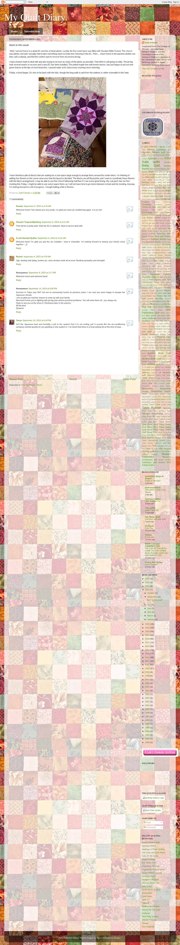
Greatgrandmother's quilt (161, 252)
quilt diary (151, 348)
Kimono (167, 288)
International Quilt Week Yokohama (156, 266)
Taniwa (148, 535)
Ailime (99, 938)
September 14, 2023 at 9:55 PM (43, 289)
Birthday (145, 182)
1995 (147, 724)
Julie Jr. (145, 279)
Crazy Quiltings (149, 859)
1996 (147, 720)
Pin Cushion (151, 340)
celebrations (156, 199)
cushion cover (160, 218)
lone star (167, 293)
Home (14, 31)
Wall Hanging (165, 449)
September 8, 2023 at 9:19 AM (37, 257)
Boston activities (159, 191)
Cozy (161, 212)
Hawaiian (168, 255)
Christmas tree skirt (151, 207)
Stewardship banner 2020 (151, 402)
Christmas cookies (163, 204)
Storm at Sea (166, 402)
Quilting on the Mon (150, 906)
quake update (154, 345)
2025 (147, 582)
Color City (149, 528)
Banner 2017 (166, 169)
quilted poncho (160, 350)
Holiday (168, 258)
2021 (147, 628)
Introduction (32, 31)
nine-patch (161, 316)
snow (144, 381)
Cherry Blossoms (163, 202)
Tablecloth (167, 408)
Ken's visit (153, 287)
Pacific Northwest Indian (154, 334)
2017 (147, 642)
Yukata (145, 465)
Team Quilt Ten (149, 411)
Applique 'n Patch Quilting (153, 849)
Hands (160, 255)
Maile (154, 296)
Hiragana (160, 258)
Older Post (129, 379)
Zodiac (152, 465)
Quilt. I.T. (146, 900)
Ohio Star (155, 321)
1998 (147, 713)
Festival (151, 236)
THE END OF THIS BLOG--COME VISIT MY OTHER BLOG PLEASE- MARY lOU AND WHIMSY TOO (156, 551)
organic (157, 326)
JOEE (165, 277)
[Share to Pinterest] (58, 193)
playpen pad (167, 342)
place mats (145, 342)
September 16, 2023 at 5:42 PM (37, 320)
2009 (147, 672)
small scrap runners (163, 378)
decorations (167, 220)
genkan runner (163, 247)
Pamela (19, 206)
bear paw (158, 172)
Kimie (160, 288)
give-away (156, 250)
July (149, 605)
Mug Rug (146, 307)
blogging (145, 188)
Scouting (146, 370)
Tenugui (146, 413)
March (150, 616)
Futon (155, 247)
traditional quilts (160, 443)
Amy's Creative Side (151, 842)
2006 (147, 683)
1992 (147, 735)
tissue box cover (153, 416)
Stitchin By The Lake (151, 910)
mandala (150, 298)
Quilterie (145, 903)
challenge (166, 199)
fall (169, 228)
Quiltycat (149, 526)
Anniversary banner (163, 155)
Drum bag (152, 226)
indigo (158, 263)
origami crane (166, 326)
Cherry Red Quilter (154, 562)
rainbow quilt (153, 364)
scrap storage (166, 370)
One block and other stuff (155, 519)
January (151, 619)
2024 (147, 586)
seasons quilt (156, 372)
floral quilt (159, 236)
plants (160, 342)
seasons (145, 372)
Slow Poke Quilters (150, 916)
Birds (150, 180)
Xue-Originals (148, 927)
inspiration (167, 263)
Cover (155, 212)
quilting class (166, 359)
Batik (151, 171)
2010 (147, 668)
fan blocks (164, 231)
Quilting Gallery (147, 361)
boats (150, 191)
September (152, 597)
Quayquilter (147, 893)
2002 (147, 698)
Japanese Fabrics (160, 274)
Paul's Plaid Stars (149, 337)
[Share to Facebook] (55, 193)
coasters (145, 210)
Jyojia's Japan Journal (152, 873)
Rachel (19, 257)
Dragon (145, 226)
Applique (152, 158)
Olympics (151, 326)
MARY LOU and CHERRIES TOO (152, 545)
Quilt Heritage (161, 348)
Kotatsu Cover (148, 291)
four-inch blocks (153, 242)
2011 (147, 665)
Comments (150, 827)
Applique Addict (152, 499)
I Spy (154, 260)
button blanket (147, 193)
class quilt (166, 207)
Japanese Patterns (150, 277)
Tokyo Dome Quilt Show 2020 (159, 438)
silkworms (151, 375)
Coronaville (147, 212)
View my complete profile (153, 69)
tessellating (157, 413)
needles (144, 310)
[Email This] (47, 193)
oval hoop (167, 329)
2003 (147, 694)
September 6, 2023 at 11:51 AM (52, 238)
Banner (145, 168)
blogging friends (155, 188)
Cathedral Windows (150, 196)
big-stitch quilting (161, 177)
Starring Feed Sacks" (161, 386)
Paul (169, 334)
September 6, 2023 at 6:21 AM (55, 222)
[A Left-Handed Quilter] (160, 756)
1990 (147, 739)
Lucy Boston (147, 296)
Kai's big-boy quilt (157, 280)
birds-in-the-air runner (162, 180)
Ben (164, 172)
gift (170, 247)
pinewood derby (163, 340)
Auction (167, 162)
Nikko (162, 313)
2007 (147, 680)
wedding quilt (148, 451)
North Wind (166, 318)
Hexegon (153, 258)
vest (143, 449)
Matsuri (151, 301)
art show (161, 158)
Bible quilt (149, 177)
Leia (143, 293)
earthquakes (162, 228)
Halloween (152, 255)
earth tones (152, 228)
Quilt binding (163, 345)
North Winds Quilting (151, 890)
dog (146, 223)
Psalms (145, 345)
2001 (147, 702)
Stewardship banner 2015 (151, 397)
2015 (147, 650)
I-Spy (161, 260)
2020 (147, 631)
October (151, 593)
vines (148, 449)
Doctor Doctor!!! (151, 564)
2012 (147, 661)
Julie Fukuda (25, 193)
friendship (145, 244)
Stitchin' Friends (149, 920)
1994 (147, 728)
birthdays (153, 182)
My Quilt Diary (35, 16)
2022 (143, 150)
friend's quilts (166, 242)
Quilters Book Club (151, 358)
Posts (148, 822)
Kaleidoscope (147, 282)
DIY (143, 223)
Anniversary (151, 155)
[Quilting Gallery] (153, 798)
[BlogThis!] (50, 193)
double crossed (165, 223)
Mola (152, 304)
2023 (147, 590)
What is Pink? (160, 451)
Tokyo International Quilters (153, 440)
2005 (147, 687)
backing (167, 166)
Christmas (146, 204)
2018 (147, 639)
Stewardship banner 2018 (161, 399)
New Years (156, 310)
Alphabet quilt (158, 152)
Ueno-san (167, 446)
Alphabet (146, 152)
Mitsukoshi (145, 304)
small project (148, 378)
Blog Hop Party (165, 185)
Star (150, 383)
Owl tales (167, 332)
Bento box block (159, 174)
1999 (147, 709)
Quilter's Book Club (159, 353)
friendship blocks (155, 244)
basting (145, 172)
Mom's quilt (159, 304)
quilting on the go (159, 361)
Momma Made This (150, 883)
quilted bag (151, 350)
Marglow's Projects (150, 880)
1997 (147, 717)
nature (168, 306)
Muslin (155, 307)
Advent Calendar (156, 149)
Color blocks (157, 210)
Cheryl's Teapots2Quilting (28, 222)
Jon (169, 277)
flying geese (146, 239)
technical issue (165, 411)
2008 (147, 676)
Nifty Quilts (147, 886)
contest (168, 210)
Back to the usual (154, 600)
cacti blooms (158, 193)
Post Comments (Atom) (31, 385)
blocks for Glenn (152, 185)
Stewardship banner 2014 (160, 394)
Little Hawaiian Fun (152, 501)
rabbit (168, 362)
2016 (147, 646)
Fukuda (149, 247)
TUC (154, 445)
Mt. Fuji (167, 304)
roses (162, 367)
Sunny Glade (154, 405)
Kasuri (156, 282)
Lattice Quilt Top (151, 510)
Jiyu (161, 277)
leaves (167, 290)
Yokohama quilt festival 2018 (156, 462)
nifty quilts (150, 508)
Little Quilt (149, 293)
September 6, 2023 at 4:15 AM (37, 206)
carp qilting (167, 193)
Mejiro (169, 301)
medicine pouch (160, 301)
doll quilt (152, 223)
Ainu (169, 150)
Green (144, 255)
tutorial (161, 446)
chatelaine (146, 202)
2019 (147, 635)
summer (145, 405)
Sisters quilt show (163, 375)
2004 (147, 691)
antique (144, 158)
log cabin (158, 293)
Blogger (117, 938)
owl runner (157, 332)
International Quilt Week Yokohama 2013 (156, 269)
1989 (147, 742)
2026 (147, 579)
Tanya (19, 320)
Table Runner (151, 407)
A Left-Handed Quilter (26, 238)
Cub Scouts (147, 218)
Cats (160, 196)
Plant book (153, 342)
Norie (159, 318)
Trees (150, 446)
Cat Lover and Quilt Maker (154, 853)
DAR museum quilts (155, 220)
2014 (147, 654)
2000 (147, 705)
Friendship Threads (150, 866)
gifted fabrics (146, 250)
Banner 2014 (155, 169)
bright (168, 190)
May (149, 608)
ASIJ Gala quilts (156, 160)
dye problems (161, 226)
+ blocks (161, 147)
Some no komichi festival (156, 381)
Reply (18, 214)
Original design (147, 329)
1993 (147, 731)
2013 (147, 657)
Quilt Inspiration (153, 487)
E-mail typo (149, 537)
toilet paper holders (157, 419)
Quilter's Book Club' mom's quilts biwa (156, 356)
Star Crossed (159, 383)
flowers (168, 236)
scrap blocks (155, 370)
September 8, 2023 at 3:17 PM (42, 273)
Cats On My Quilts (150, 856)
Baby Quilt (151, 165)
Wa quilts (154, 449)
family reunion (153, 231)
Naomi (160, 307)
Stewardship (147, 389)
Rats (162, 364)
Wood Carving (165, 460)
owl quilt (147, 331)
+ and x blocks (149, 146)
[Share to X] (53, 193)
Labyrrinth (159, 290)
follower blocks (158, 239)
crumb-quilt (166, 215)
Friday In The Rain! (153, 481)
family (144, 231)
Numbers (146, 321)
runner (168, 367)
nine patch (151, 315)
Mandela (159, 298)
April (149, 612)
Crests (158, 215)
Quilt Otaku (147, 896)
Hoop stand (146, 261)
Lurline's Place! (149, 876)
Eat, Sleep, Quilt (152, 517)
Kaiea (169, 279)
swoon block (166, 404)
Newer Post (16, 379)
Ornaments (158, 329)
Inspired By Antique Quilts (153, 869)
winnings (155, 454)
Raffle (144, 364)
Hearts (145, 258)
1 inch (168, 147)
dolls (157, 223)
